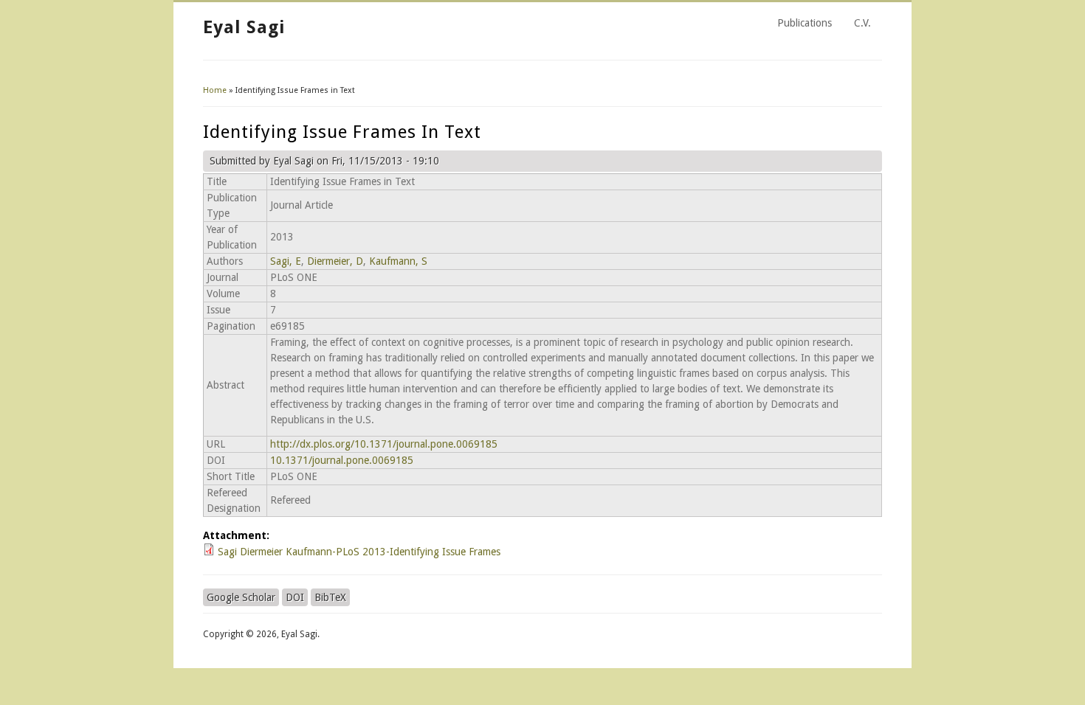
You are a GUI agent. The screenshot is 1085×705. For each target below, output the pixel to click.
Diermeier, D (335, 261)
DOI (295, 597)
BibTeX (330, 597)
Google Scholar (241, 597)
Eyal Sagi (244, 27)
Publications (804, 23)
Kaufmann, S (398, 261)
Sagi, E (285, 261)
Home (215, 90)
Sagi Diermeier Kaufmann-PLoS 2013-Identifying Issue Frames (359, 552)
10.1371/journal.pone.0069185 (341, 460)
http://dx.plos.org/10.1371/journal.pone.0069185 (383, 444)
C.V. (862, 23)
